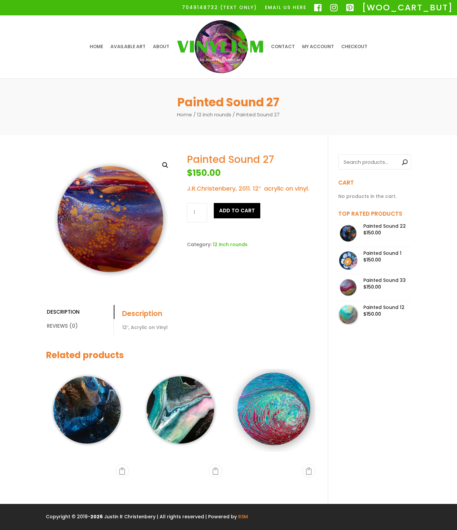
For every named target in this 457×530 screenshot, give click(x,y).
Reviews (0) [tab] (62, 325)
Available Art (128, 46)
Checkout (354, 46)
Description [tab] (63, 311)
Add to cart (237, 210)
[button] (165, 165)
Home (96, 46)
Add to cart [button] (122, 471)
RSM (243, 516)
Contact (283, 46)
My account (318, 46)
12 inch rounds (214, 114)
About (161, 46)
